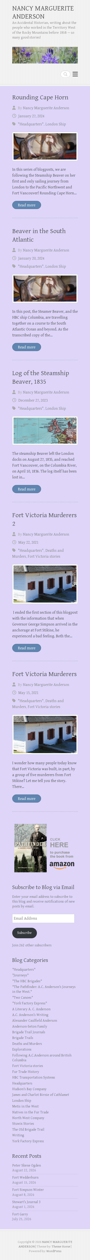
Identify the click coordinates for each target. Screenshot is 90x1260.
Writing (18, 1135)
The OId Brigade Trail (28, 1130)
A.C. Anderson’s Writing (30, 1015)
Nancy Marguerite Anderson (46, 108)
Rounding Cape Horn (40, 97)
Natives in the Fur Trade (30, 1112)
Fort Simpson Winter (28, 1190)
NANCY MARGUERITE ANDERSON (43, 12)
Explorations (21, 1049)
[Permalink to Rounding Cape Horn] (45, 146)
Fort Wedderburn (25, 1178)
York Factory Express (28, 1141)
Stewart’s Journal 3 (26, 1202)
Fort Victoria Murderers (44, 674)
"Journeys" (20, 975)
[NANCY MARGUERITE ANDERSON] (45, 53)
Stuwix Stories (23, 1124)
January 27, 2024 (31, 116)
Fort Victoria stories (44, 556)
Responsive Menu (75, 74)
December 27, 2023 (33, 400)
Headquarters (22, 1083)
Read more (26, 205)
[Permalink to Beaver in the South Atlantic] (45, 288)
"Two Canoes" (22, 998)
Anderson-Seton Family (29, 1027)
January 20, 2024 (31, 258)
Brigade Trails (22, 1038)
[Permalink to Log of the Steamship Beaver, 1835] (45, 430)
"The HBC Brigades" (27, 981)
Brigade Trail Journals (28, 1032)
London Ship (55, 124)
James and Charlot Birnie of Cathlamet (40, 1095)
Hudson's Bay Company (29, 1089)
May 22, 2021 (28, 542)
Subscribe (24, 933)
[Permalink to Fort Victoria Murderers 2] (45, 584)
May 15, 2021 (28, 693)
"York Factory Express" (29, 1003)
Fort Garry (20, 1214)
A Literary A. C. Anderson (31, 1009)
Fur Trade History (25, 1072)
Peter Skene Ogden (26, 1165)
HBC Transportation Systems (33, 1077)
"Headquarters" (31, 124)
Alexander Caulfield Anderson (34, 1021)
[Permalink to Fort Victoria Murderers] (45, 734)
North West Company (28, 1118)
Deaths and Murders (27, 1044)
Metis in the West (25, 1106)
